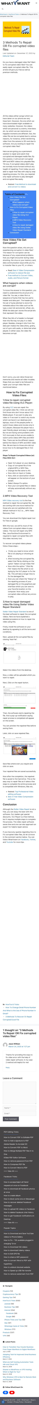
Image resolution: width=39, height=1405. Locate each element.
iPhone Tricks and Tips (13, 1320)
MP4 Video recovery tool (13, 500)
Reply (8, 1067)
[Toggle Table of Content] (26, 194)
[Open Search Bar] (2, 9)
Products (6, 1332)
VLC (11, 407)
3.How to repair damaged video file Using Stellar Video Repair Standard (22, 227)
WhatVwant (3, 14)
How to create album (12, 1196)
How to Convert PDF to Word (15, 1147)
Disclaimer (28, 1402)
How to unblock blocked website (17, 1267)
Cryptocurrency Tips (10, 1294)
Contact (9, 1402)
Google (8, 1316)
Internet (7, 1310)
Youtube (9, 842)
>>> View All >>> (11, 1171)
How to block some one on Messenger (19, 1199)
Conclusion (14, 233)
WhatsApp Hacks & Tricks (14, 1326)
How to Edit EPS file (12, 1254)
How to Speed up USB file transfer (17, 1271)
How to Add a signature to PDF (16, 1141)
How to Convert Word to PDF (15, 1168)
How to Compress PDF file (14, 1164)
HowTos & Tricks (14, 14)
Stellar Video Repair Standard (14, 612)
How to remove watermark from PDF (19, 1274)
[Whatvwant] (16, 3)
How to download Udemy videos (17, 1250)
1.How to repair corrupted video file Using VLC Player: (22, 214)
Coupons (6, 1291)
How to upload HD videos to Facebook (19, 1209)
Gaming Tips (7, 1297)
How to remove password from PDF (18, 1161)
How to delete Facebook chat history (19, 1212)
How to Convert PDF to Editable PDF (18, 1137)
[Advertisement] (19, 95)
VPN (4, 1336)
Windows (7, 1329)
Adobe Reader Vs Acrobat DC (15, 1144)
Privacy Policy (18, 1402)
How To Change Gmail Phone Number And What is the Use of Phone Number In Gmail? (19, 1011)
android (7, 1304)
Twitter (32, 840)
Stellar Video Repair (21, 809)
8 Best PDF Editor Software (15, 1158)
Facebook (25, 840)
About (33, 1400)
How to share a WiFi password (16, 1257)
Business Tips (9, 1307)
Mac (6, 1323)
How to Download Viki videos (15, 1247)
